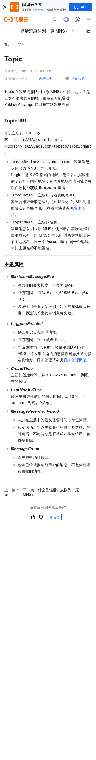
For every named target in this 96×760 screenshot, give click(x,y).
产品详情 (45, 78)
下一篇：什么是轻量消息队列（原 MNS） (51, 492)
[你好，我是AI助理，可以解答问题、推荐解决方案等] (66, 19)
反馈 (56, 517)
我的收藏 (78, 78)
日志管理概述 (75, 359)
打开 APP (80, 7)
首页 (7, 44)
